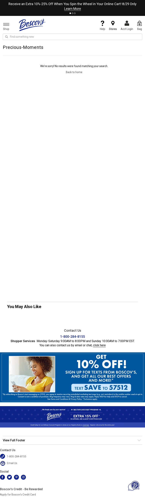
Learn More (72, 9)
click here (99, 345)
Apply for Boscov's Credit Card (18, 494)
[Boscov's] (32, 24)
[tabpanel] (72, 5)
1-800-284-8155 (72, 337)
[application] (133, 485)
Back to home (74, 72)
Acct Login (127, 28)
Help (102, 28)
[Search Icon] (6, 37)
